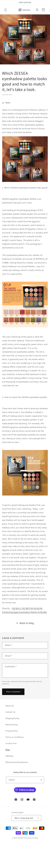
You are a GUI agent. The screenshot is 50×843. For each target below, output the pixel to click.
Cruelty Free (11, 743)
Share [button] (7, 102)
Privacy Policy (12, 731)
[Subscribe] (41, 780)
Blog (8, 749)
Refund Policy (12, 724)
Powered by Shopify (31, 838)
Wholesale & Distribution (17, 762)
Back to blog (27, 623)
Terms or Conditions (15, 737)
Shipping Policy (12, 718)
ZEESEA (20, 838)
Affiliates (9, 756)
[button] (5, 10)
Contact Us (10, 712)
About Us (10, 705)
